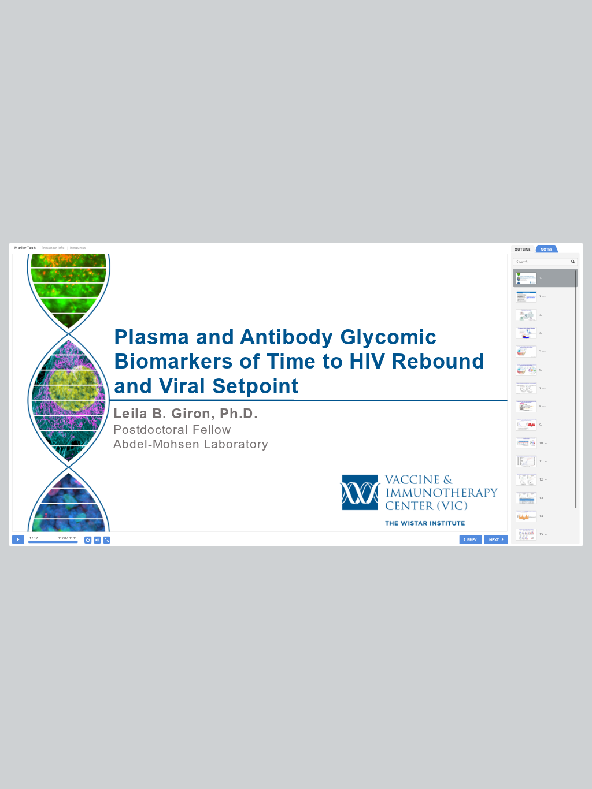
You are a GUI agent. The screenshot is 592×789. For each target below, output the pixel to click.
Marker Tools (25, 247)
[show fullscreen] (106, 540)
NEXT (494, 539)
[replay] (88, 540)
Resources (78, 247)
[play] (18, 539)
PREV (473, 539)
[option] (545, 278)
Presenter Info (53, 247)
